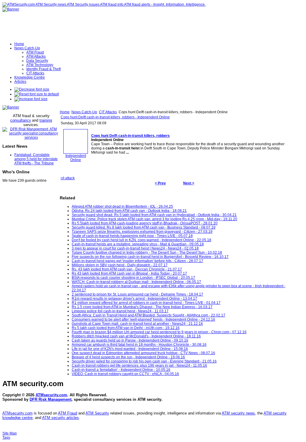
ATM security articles (60, 417)
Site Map (9, 433)
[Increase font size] (31, 99)
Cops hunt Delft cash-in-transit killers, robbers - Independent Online (115, 117)
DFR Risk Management (50, 399)
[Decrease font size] (31, 89)
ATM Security (97, 413)
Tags (6, 437)
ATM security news (238, 413)
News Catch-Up (84, 112)
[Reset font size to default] (36, 94)
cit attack (68, 178)
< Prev (160, 183)
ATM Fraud (67, 413)
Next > (188, 183)
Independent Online (75, 158)
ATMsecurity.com (51, 395)
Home (65, 112)
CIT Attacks (108, 112)
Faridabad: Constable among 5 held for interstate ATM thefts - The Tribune (36, 159)
